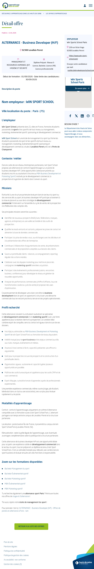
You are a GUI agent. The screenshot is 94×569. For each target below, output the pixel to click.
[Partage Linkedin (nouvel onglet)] (83, 117)
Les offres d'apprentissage (56, 13)
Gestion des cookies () (13, 564)
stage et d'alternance (20, 496)
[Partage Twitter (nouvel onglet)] (77, 117)
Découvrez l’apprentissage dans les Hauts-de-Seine (21, 13)
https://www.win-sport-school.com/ (78, 57)
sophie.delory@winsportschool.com (79, 70)
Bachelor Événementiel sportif (16, 474)
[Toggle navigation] (90, 5)
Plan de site (8, 542)
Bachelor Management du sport (17, 469)
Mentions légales (10, 547)
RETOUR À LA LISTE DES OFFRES (31, 526)
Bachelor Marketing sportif (15, 479)
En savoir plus (80, 88)
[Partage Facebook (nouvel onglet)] (71, 117)
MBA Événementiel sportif (15, 484)
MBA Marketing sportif (14, 489)
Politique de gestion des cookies (16, 556)
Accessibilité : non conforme (15, 560)
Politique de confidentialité (14, 551)
